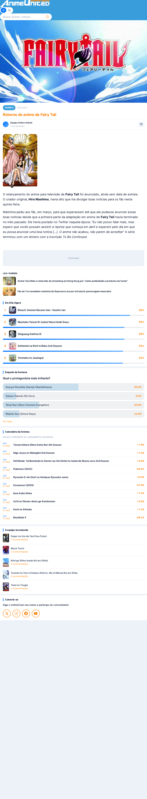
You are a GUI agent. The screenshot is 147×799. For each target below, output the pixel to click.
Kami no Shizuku (22, 509)
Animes (9, 107)
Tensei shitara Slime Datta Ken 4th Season (37, 444)
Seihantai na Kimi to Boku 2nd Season (40, 345)
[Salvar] (141, 124)
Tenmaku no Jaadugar (31, 357)
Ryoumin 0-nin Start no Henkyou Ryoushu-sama (40, 477)
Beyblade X (19, 517)
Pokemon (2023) (22, 468)
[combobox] (21, 16)
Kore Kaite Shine (22, 493)
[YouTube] (36, 613)
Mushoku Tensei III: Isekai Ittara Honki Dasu (43, 322)
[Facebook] (26, 613)
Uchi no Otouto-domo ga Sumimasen (34, 501)
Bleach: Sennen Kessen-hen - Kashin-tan (41, 310)
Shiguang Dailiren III (29, 334)
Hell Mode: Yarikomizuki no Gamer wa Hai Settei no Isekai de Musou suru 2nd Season (61, 460)
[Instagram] (16, 613)
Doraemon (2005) (23, 485)
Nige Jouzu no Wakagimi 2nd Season (34, 452)
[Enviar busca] (47, 16)
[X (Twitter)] (7, 613)
